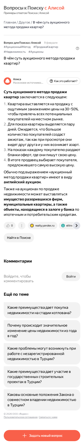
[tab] (10, 225)
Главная (10, 22)
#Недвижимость (15, 51)
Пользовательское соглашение (21, 417)
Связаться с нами (48, 417)
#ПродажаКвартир (45, 47)
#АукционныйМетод (17, 47)
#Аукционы (35, 51)
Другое (24, 22)
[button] (77, 48)
